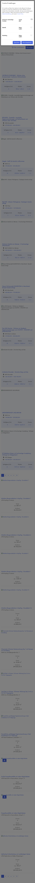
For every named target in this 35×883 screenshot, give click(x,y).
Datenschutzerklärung (6, 14)
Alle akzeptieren (27, 42)
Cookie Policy (20, 14)
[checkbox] (31, 19)
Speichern (17, 42)
